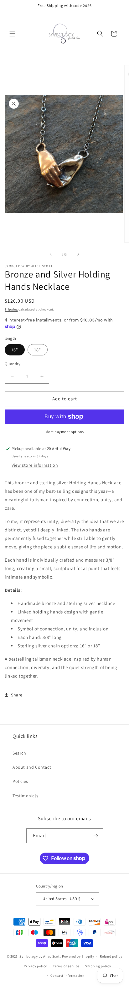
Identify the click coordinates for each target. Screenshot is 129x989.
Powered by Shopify (78, 956)
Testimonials (25, 796)
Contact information (67, 975)
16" (14, 350)
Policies (20, 781)
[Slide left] (51, 254)
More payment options (64, 431)
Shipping (11, 309)
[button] (12, 34)
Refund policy (111, 956)
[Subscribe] (96, 835)
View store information (35, 465)
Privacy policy (35, 966)
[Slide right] (78, 254)
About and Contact (32, 767)
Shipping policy (98, 966)
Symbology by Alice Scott (40, 956)
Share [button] (17, 695)
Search (19, 753)
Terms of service (66, 966)
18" (37, 350)
